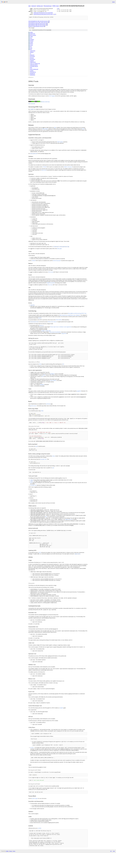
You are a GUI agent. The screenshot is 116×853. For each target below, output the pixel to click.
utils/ (31, 49)
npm (53, 467)
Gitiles (7, 851)
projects (40, 317)
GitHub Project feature (52, 321)
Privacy (10, 851)
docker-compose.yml (34, 69)
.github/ (31, 32)
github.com (40, 6)
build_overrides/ (33, 35)
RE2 (63, 364)
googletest (52, 373)
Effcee (40, 364)
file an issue (51, 272)
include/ (31, 42)
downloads (48, 403)
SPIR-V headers (53, 380)
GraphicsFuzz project (51, 282)
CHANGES (32, 60)
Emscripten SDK (43, 459)
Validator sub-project (68, 166)
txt (111, 851)
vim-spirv (32, 747)
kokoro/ (31, 43)
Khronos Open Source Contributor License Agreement (60, 326)
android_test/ (32, 33)
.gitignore (32, 52)
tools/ (31, 47)
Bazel (36, 446)
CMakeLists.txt (33, 62)
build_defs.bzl (32, 59)
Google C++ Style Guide (46, 330)
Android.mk (32, 55)
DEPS (31, 67)
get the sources (33, 405)
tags (55, 127)
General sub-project (57, 260)
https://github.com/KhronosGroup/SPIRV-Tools (77, 313)
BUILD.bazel (32, 56)
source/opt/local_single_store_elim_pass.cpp (37, 25)
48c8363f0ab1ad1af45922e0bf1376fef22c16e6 (43, 14)
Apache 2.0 (41, 325)
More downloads (31, 103)
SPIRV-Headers (45, 128)
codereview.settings (34, 64)
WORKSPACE (32, 74)
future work (44, 170)
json (114, 851)
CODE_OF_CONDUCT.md (35, 63)
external (33, 6)
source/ (31, 45)
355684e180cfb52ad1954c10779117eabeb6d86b (43, 12)
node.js (53, 456)
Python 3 (32, 481)
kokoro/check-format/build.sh (55, 332)
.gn (30, 53)
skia (29, 6)
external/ (31, 40)
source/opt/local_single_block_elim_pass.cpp (37, 23)
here (46, 516)
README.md (32, 73)
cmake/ (31, 36)
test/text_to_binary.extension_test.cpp (35, 26)
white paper (59, 248)
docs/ (31, 38)
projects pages (35, 798)
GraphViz (61, 707)
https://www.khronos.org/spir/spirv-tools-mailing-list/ (70, 315)
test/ (31, 46)
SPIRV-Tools (56, 6)
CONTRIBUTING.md (34, 66)
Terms (14, 851)
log (58, 8)
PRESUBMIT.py (33, 72)
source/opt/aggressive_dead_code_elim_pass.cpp (37, 21)
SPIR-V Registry (52, 95)
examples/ (32, 39)
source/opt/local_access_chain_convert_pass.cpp (37, 22)
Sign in (113, 1)
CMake (42, 410)
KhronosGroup (47, 6)
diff (55, 14)
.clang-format (32, 50)
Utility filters (32, 305)
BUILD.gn (32, 57)
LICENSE (31, 70)
